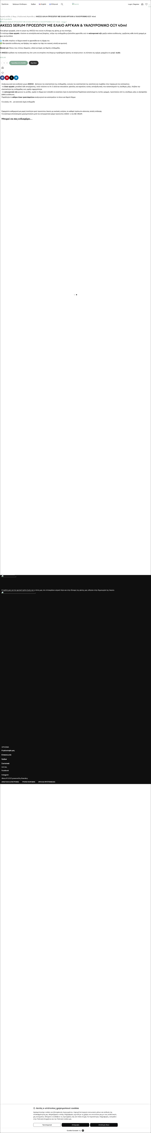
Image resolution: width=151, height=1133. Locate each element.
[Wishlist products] (146, 4)
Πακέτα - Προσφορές (23, 451)
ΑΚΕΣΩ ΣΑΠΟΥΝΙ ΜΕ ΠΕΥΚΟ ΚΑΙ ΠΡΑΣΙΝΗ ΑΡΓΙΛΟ (26, 448)
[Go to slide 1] (74, 294)
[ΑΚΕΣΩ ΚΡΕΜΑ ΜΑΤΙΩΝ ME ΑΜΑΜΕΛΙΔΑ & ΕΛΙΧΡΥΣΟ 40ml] (26, 536)
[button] (2, 77)
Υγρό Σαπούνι (34, 955)
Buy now (33, 63)
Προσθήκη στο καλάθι (18, 63)
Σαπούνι (34, 451)
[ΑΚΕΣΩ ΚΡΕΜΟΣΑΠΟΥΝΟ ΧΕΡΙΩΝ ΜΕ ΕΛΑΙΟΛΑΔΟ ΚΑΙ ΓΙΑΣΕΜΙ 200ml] (26, 871)
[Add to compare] (2, 67)
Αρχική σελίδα (5, 16)
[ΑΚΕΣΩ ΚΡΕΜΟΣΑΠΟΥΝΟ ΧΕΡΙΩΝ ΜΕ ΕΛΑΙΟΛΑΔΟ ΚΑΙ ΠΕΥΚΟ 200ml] (26, 1040)
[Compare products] (142, 4)
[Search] (62, 4)
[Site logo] (75, 4)
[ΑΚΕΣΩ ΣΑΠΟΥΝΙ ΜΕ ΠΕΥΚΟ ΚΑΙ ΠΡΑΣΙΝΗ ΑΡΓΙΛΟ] (26, 369)
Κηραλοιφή (18, 786)
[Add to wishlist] (2, 72)
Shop (14, 16)
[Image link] (9, 582)
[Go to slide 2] (76, 294)
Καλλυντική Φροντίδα (26, 16)
